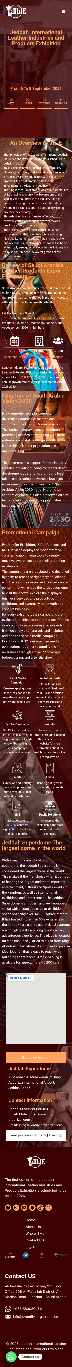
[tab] (36, 1057)
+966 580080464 (27, 1309)
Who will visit (36, 1233)
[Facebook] (8, 1207)
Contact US (35, 1240)
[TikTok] (40, 1207)
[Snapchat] (32, 1207)
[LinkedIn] (24, 1207)
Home (30, 1220)
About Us (33, 1227)
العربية (30, 1247)
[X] (48, 1207)
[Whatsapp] (11, 1356)
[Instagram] (16, 1207)
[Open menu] (63, 11)
